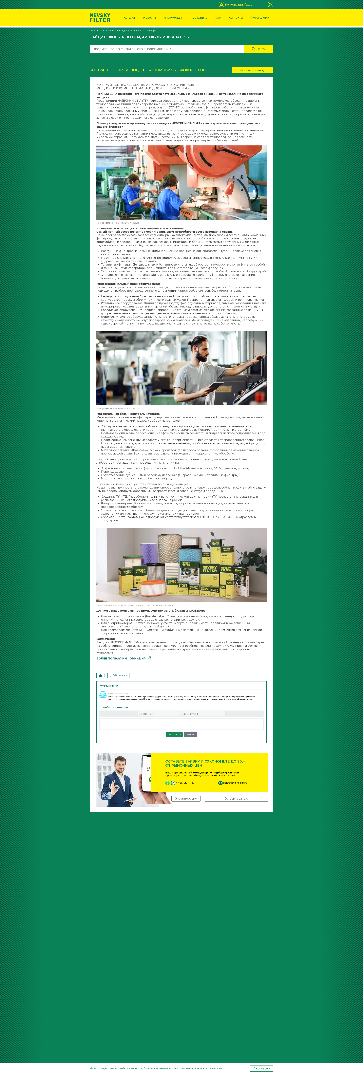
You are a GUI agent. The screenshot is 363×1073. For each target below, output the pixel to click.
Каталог (130, 17)
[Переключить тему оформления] (270, 4)
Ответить (111, 703)
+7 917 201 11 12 (184, 782)
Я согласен (261, 1068)
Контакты (236, 17)
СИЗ (218, 17)
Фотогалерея (260, 17)
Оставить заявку (252, 70)
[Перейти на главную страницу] (100, 17)
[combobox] (167, 49)
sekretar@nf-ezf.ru (235, 782)
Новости (149, 17)
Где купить (199, 17)
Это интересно (186, 798)
